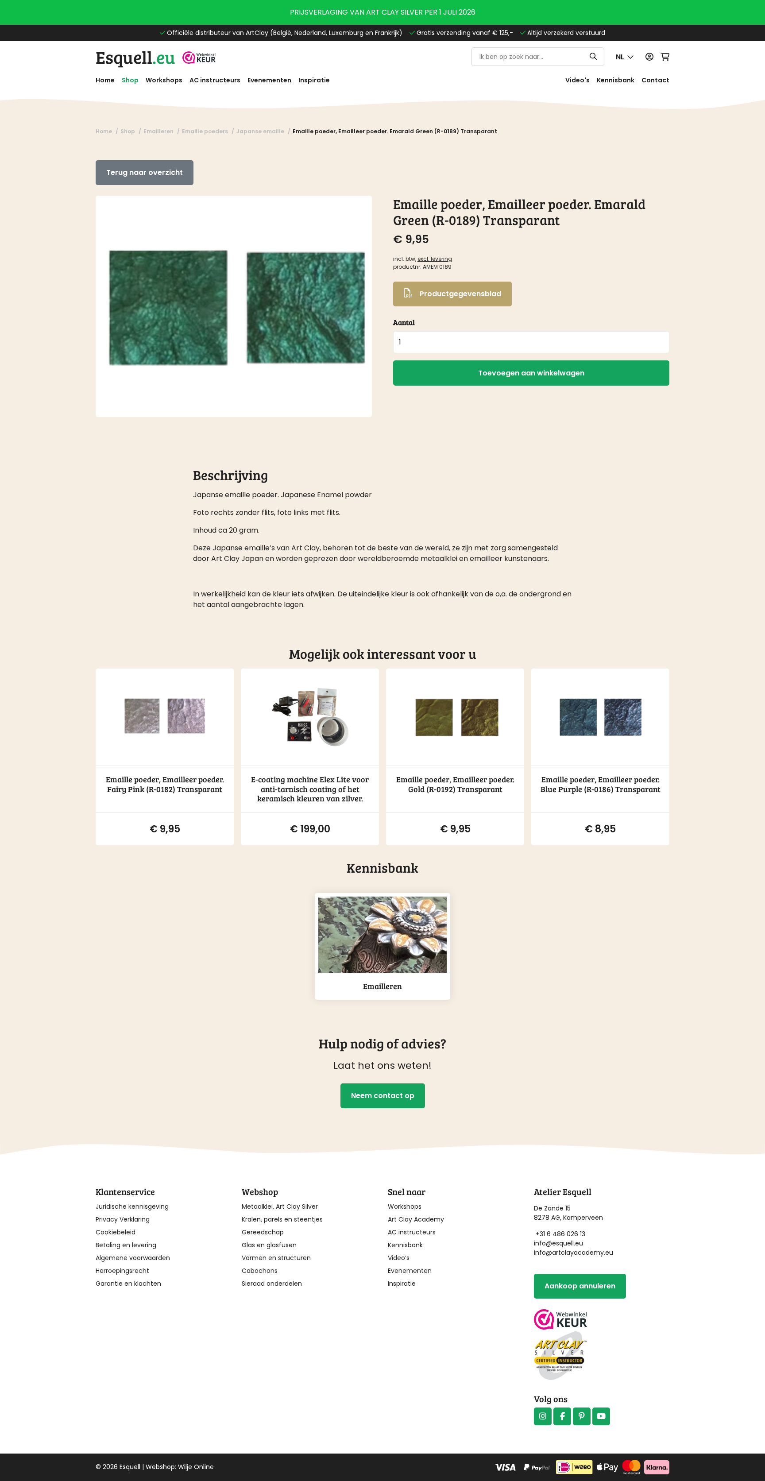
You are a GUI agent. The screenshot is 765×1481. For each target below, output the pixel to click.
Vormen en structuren (276, 1257)
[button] (624, 57)
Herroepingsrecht (122, 1270)
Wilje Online (196, 1466)
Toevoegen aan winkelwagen (531, 373)
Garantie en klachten (128, 1283)
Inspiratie (314, 80)
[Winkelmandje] (665, 57)
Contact (655, 80)
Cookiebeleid (115, 1232)
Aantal (404, 322)
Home (105, 80)
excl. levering (434, 259)
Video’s (399, 1257)
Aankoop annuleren (580, 1286)
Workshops (164, 80)
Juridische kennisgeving (132, 1206)
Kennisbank (615, 80)
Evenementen (269, 80)
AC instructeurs (214, 80)
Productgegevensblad (460, 294)
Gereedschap (263, 1232)
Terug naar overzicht (144, 172)
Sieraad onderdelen (272, 1283)
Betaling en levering (126, 1245)
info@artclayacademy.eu (573, 1252)
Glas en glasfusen (269, 1245)
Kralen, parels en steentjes (282, 1219)
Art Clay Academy (416, 1219)
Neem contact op (382, 1095)
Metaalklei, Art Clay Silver (280, 1206)
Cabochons (260, 1270)
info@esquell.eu (559, 1243)
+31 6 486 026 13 (560, 1234)
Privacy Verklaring (123, 1219)
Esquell (135, 57)
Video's (577, 80)
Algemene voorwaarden (133, 1257)
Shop (130, 80)
